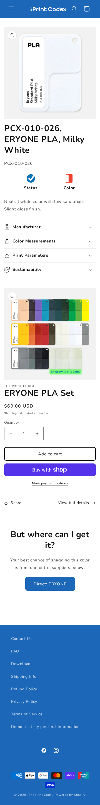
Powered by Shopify (70, 795)
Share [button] (16, 502)
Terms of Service (26, 714)
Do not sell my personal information (45, 726)
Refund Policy (24, 689)
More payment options (50, 483)
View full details (73, 502)
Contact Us (21, 638)
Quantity (11, 422)
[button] (11, 9)
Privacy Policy (24, 701)
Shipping (10, 413)
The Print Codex (41, 795)
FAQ (15, 651)
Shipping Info (24, 676)
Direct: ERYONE (50, 584)
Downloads (21, 663)
